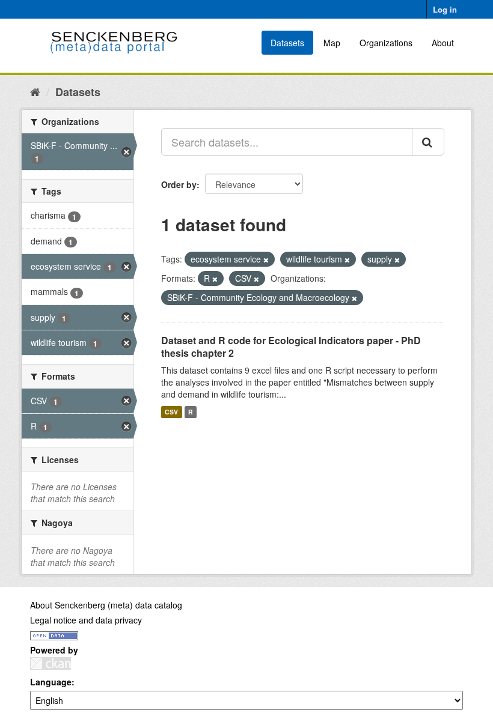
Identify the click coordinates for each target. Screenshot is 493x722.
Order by (179, 184)
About (443, 43)
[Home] (35, 91)
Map (331, 43)
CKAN (50, 663)
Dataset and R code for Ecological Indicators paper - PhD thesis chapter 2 (291, 346)
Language (51, 682)
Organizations (386, 43)
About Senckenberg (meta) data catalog (106, 605)
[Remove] (266, 259)
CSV (171, 411)
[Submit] (428, 142)
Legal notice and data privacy (86, 620)
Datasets (287, 43)
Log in (445, 9)
